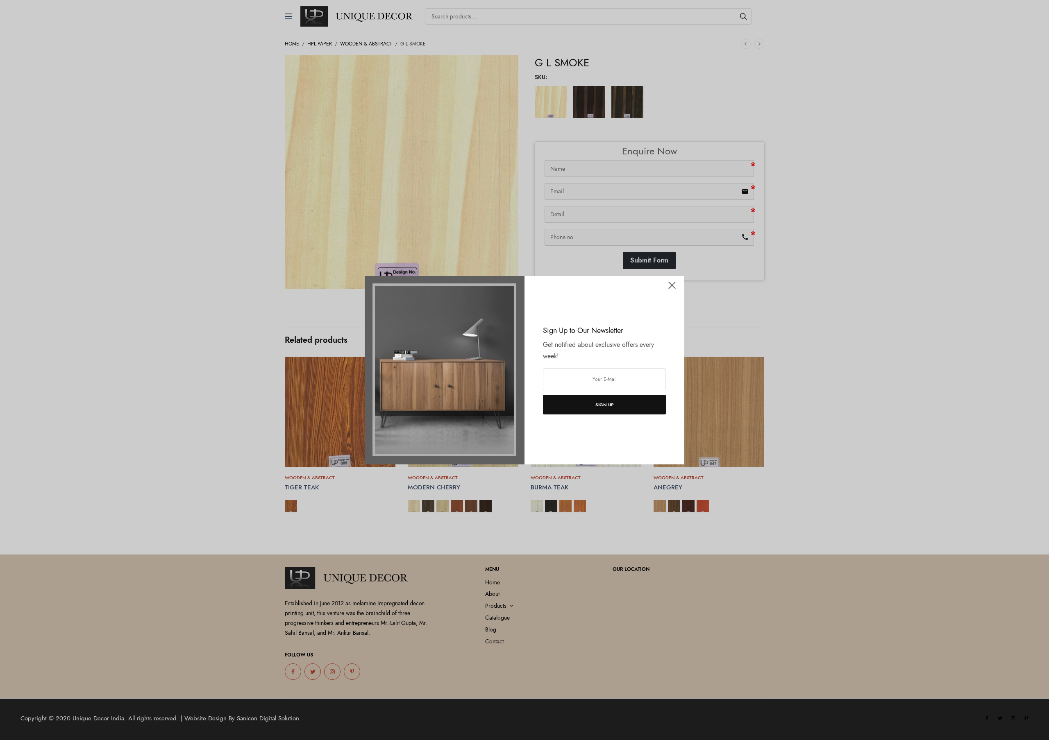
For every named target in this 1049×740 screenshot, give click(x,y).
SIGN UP (604, 404)
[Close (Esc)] (672, 289)
